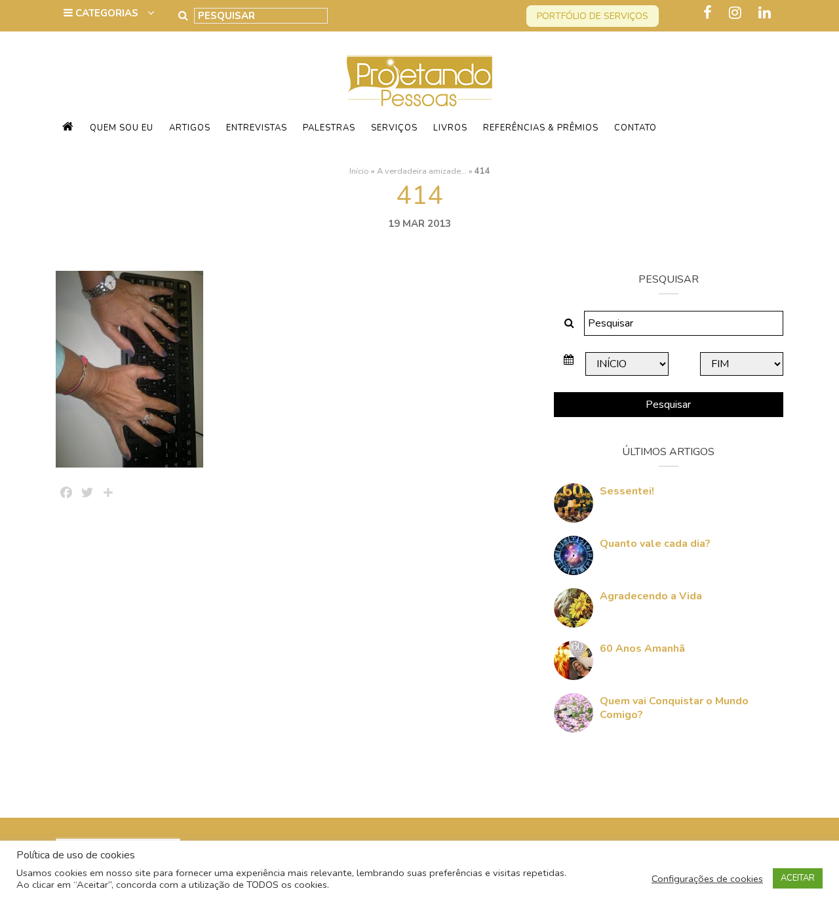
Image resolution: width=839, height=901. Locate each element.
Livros (450, 128)
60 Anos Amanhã (642, 648)
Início (359, 171)
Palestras (329, 128)
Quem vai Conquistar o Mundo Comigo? (674, 708)
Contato (635, 128)
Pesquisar (668, 404)
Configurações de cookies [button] (707, 879)
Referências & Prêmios (540, 128)
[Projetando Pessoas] (419, 80)
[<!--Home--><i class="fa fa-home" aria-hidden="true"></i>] (68, 128)
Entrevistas (256, 128)
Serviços (394, 128)
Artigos (189, 128)
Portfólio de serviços (592, 16)
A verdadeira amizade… (422, 171)
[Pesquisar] (183, 15)
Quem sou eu (121, 128)
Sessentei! (627, 491)
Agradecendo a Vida (651, 596)
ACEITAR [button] (798, 878)
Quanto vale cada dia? (655, 543)
